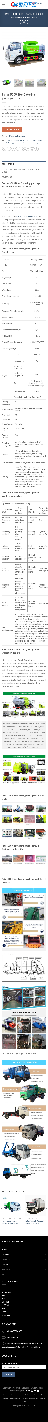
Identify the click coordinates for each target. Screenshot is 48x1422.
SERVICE (6, 1269)
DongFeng (6, 1292)
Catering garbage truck (14, 143)
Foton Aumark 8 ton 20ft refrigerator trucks (34, 1222)
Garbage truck (34, 14)
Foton (25, 143)
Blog (4, 1274)
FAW (4, 1311)
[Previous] (6, 54)
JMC (4, 1308)
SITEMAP (16, 1391)
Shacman (6, 1315)
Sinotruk (5, 1301)
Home (6, 14)
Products (17, 14)
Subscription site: (9, 1363)
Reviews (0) (7, 177)
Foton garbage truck (35, 143)
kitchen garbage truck (24, 17)
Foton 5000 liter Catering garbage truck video (21, 170)
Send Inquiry (11, 129)
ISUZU (5, 1288)
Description (8, 164)
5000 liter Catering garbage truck (17, 140)
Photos (5, 1264)
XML (23, 1391)
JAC (4, 1295)
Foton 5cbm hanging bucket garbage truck (10, 1222)
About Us (6, 1259)
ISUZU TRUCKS (29, 1405)
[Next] (42, 54)
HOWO (5, 1305)
